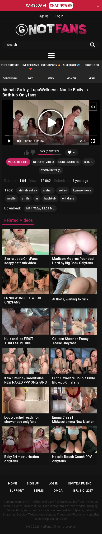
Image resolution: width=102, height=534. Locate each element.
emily (25, 198)
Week (51, 78)
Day (30, 78)
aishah (47, 190)
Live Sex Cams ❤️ (30, 67)
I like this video (26, 152)
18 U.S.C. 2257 (82, 490)
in (37, 198)
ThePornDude (10, 65)
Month (71, 78)
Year (92, 78)
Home (12, 483)
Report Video (43, 162)
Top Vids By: (10, 78)
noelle (11, 198)
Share (88, 162)
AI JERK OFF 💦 (71, 65)
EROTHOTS (92, 65)
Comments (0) (51, 170)
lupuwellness (82, 190)
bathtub (50, 198)
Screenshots (68, 162)
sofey (63, 190)
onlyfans (68, 198)
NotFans (46, 526)
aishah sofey (28, 190)
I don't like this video (32, 152)
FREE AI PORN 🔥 (50, 65)
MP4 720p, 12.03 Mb (40, 208)
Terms (38, 490)
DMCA (58, 490)
